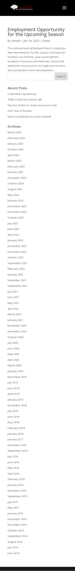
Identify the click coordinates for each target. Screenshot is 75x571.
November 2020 (17, 331)
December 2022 (17, 246)
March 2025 (14, 160)
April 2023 (13, 234)
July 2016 (13, 456)
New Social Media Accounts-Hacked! (29, 116)
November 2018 (17, 405)
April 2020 (13, 360)
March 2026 (14, 132)
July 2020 (13, 342)
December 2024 (17, 178)
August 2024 (15, 189)
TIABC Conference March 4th (25, 99)
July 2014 (13, 547)
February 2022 (16, 268)
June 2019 (13, 388)
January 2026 (15, 143)
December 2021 (17, 280)
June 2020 (13, 348)
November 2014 (17, 524)
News (46, 41)
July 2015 (13, 502)
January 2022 (15, 274)
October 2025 (16, 149)
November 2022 (17, 252)
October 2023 (16, 217)
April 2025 (13, 155)
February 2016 (16, 479)
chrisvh (15, 41)
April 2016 (13, 473)
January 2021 (15, 320)
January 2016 (15, 485)
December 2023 (17, 206)
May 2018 (13, 422)
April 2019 (13, 394)
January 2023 (15, 240)
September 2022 (17, 263)
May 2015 (13, 507)
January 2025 (15, 172)
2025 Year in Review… (21, 111)
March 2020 (14, 365)
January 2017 (15, 439)
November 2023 (17, 212)
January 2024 (15, 200)
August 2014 (15, 542)
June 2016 (13, 462)
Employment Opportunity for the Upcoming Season (36, 31)
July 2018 (13, 411)
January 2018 (15, 434)
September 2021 (17, 286)
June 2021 (13, 297)
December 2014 (17, 519)
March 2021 (14, 314)
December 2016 (17, 445)
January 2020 (15, 371)
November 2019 (17, 377)
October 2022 (16, 257)
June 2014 (13, 553)
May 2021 (13, 303)
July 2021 (13, 291)
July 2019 (13, 382)
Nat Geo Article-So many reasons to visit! (32, 105)
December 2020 (17, 325)
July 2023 (13, 223)
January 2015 (15, 513)
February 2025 (16, 166)
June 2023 (13, 229)
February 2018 (16, 428)
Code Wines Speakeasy (22, 94)
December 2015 (17, 490)
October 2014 (16, 530)
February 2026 (16, 138)
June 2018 (13, 416)
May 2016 (13, 468)
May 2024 (13, 195)
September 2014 (17, 536)
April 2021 (13, 308)
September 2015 (17, 496)
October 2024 (16, 183)
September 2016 (17, 450)
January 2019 (15, 399)
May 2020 (13, 354)
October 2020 (16, 337)
